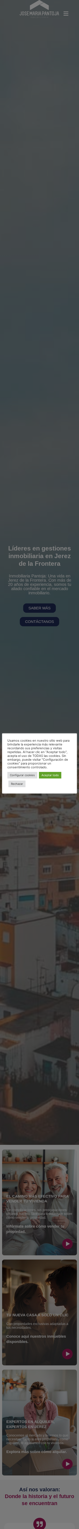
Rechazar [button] (17, 783)
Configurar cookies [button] (22, 775)
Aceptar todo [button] (50, 775)
